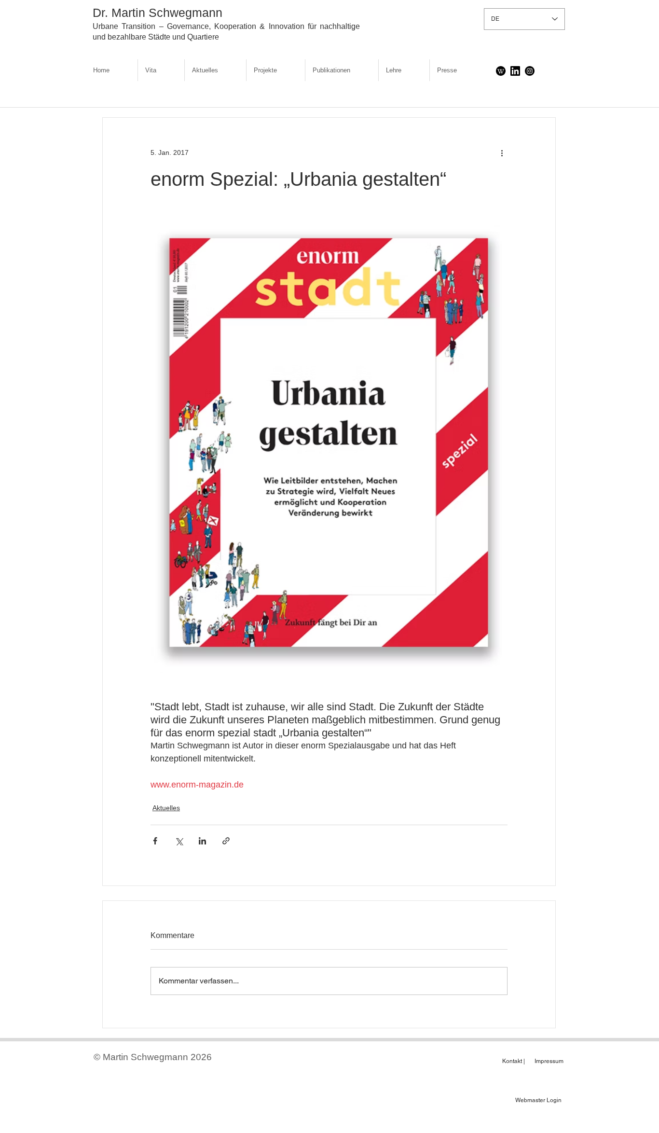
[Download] (501, 71)
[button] (276, 70)
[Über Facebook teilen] (155, 840)
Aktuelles (166, 808)
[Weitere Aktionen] (502, 152)
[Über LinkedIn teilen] (202, 840)
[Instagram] (530, 71)
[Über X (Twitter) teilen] (178, 840)
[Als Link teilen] (226, 840)
